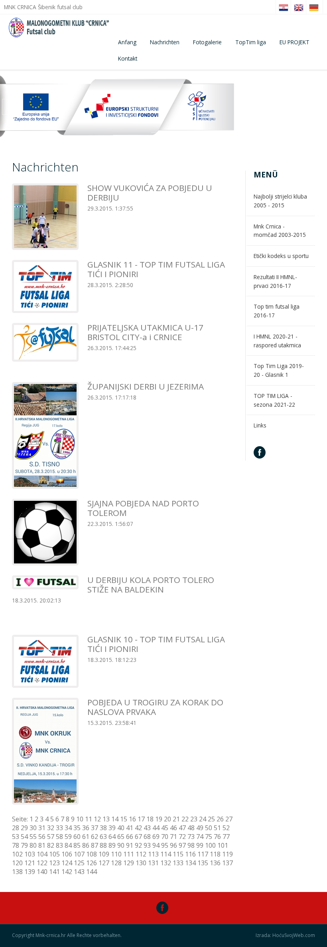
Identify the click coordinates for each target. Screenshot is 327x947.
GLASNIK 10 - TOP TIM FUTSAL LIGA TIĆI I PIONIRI (156, 644)
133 (178, 862)
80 (33, 845)
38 (103, 827)
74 (199, 836)
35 (77, 827)
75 (208, 836)
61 (85, 836)
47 (182, 827)
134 (190, 862)
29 (24, 827)
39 (112, 827)
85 (77, 845)
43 (147, 827)
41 (129, 827)
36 (85, 827)
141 (54, 871)
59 (68, 836)
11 (88, 819)
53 (15, 836)
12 (97, 819)
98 (191, 845)
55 (33, 836)
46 (173, 827)
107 (79, 854)
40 (120, 827)
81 (41, 845)
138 (17, 871)
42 (138, 827)
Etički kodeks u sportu (281, 256)
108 (91, 854)
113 (153, 854)
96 (173, 845)
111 (128, 854)
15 (123, 819)
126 (91, 862)
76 (217, 836)
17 (141, 819)
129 (128, 862)
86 (85, 845)
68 (147, 836)
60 (77, 836)
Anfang (127, 42)
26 (220, 819)
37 (94, 827)
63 (103, 836)
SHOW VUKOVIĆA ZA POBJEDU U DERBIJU (149, 192)
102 (17, 854)
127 (103, 862)
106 (66, 854)
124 (66, 862)
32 (50, 827)
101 (222, 845)
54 (24, 836)
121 (29, 862)
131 (153, 862)
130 (141, 862)
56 (41, 836)
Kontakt (127, 58)
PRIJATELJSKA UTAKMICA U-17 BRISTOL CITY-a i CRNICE (145, 332)
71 (173, 836)
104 (42, 854)
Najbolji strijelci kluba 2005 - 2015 (280, 201)
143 (79, 871)
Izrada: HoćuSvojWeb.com (285, 935)
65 (120, 836)
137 (227, 862)
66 (129, 836)
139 (29, 871)
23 (193, 819)
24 (202, 819)
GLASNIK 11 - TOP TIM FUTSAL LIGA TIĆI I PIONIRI (156, 269)
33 (59, 827)
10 (79, 819)
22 (185, 819)
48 (191, 827)
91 (129, 845)
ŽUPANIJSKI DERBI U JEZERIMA (145, 386)
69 (156, 836)
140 (42, 871)
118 (215, 854)
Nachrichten (164, 42)
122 (42, 862)
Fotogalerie (207, 42)
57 (50, 836)
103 (29, 854)
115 (178, 854)
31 (41, 827)
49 (199, 827)
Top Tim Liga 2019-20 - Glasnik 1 (279, 370)
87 (94, 845)
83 (59, 845)
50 (208, 827)
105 (54, 854)
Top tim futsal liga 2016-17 (276, 311)
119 (227, 854)
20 (167, 819)
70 (164, 836)
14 (114, 819)
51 (217, 827)
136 (215, 862)
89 (112, 845)
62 (94, 836)
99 (199, 845)
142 (66, 871)
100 (210, 845)
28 (15, 827)
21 (176, 819)
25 (211, 819)
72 (182, 836)
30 (33, 827)
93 (147, 845)
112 (141, 854)
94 (156, 845)
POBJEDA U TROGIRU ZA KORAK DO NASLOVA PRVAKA (155, 707)
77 (226, 836)
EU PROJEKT (294, 42)
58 (59, 836)
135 (202, 862)
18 (150, 819)
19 (158, 819)
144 (91, 871)
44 (156, 827)
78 (15, 845)
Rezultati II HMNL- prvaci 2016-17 (275, 281)
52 (226, 827)
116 (190, 854)
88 (103, 845)
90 (120, 845)
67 (138, 836)
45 (164, 827)
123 (54, 862)
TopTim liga (250, 42)
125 (79, 862)
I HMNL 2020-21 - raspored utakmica (277, 341)
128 (116, 862)
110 (116, 854)
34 (68, 827)
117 (202, 854)
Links (260, 425)
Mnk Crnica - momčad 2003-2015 (280, 230)
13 (106, 819)
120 (17, 862)
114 (165, 854)
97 (182, 845)
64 (112, 836)
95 (164, 845)
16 (132, 819)
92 (138, 845)
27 (228, 819)
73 (191, 836)
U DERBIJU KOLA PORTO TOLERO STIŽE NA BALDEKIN (150, 584)
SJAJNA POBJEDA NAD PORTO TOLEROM (143, 508)
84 (68, 845)
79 (24, 845)
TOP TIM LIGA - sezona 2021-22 (274, 400)
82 (50, 845)
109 (103, 854)
